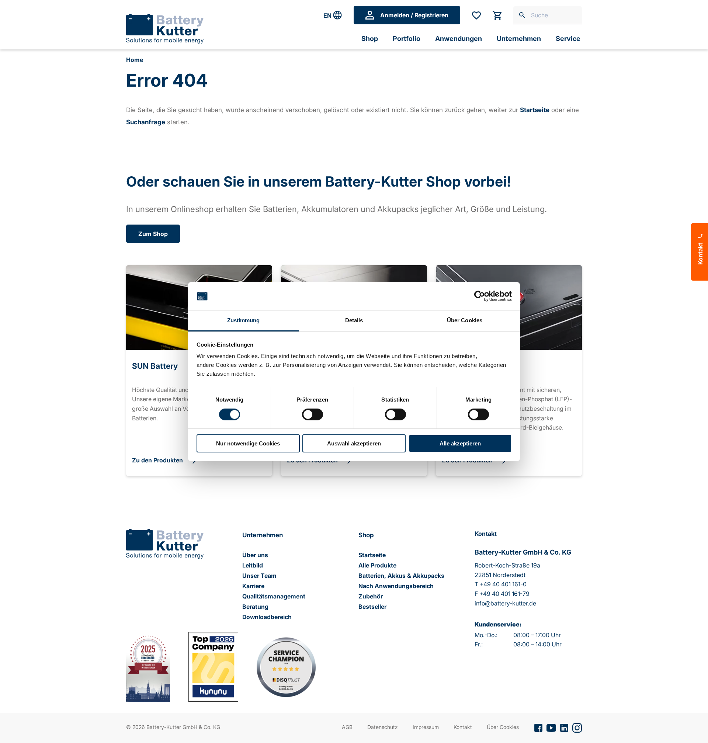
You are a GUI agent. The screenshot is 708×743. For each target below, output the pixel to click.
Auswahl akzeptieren (354, 443)
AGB (347, 727)
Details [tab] (354, 320)
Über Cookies (503, 727)
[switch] (312, 414)
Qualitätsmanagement (273, 596)
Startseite (372, 555)
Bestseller (372, 606)
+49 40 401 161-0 (503, 584)
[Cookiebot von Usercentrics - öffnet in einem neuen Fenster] (479, 296)
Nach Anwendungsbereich (396, 586)
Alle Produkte (377, 565)
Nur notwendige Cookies (248, 443)
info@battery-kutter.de (505, 603)
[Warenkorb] (497, 15)
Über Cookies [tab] (464, 320)
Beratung (255, 606)
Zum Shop (153, 233)
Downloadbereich (267, 617)
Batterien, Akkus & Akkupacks (401, 575)
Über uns (255, 555)
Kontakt (463, 727)
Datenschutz (382, 727)
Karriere (253, 586)
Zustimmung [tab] (243, 320)
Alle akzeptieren (460, 443)
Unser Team (259, 575)
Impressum (426, 727)
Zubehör (370, 596)
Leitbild (252, 565)
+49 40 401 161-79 (504, 593)
